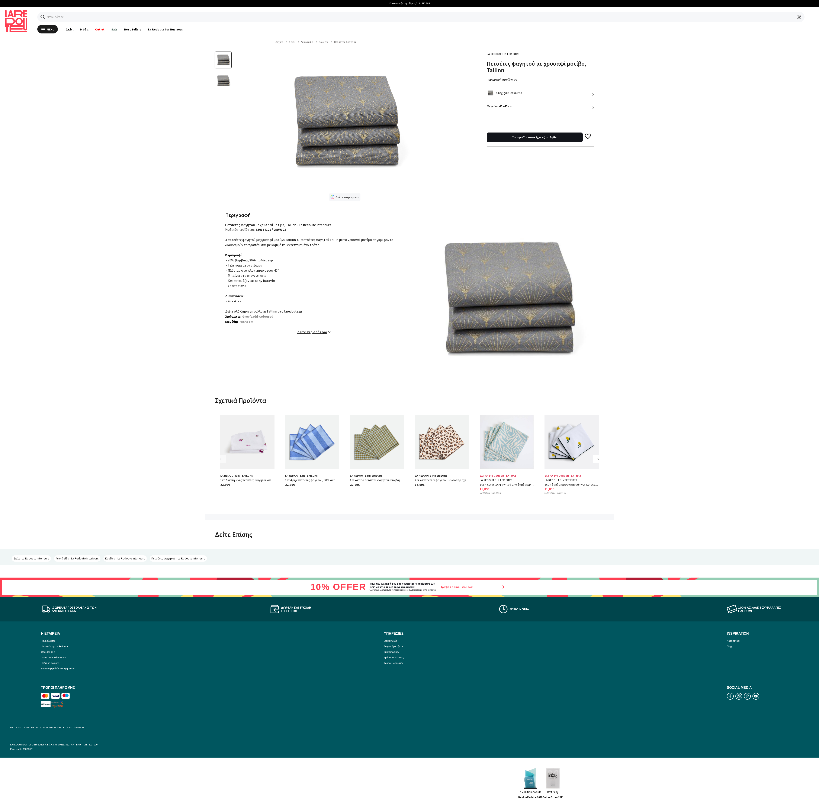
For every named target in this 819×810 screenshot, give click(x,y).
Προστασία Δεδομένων (53, 657)
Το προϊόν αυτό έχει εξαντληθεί (534, 137)
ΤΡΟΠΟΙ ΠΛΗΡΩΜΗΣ (75, 727)
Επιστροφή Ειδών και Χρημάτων (58, 668)
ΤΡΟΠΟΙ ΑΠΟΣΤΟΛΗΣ (52, 727)
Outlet (100, 29)
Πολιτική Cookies (50, 662)
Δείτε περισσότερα (312, 332)
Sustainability (391, 651)
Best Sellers (132, 29)
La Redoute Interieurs (503, 54)
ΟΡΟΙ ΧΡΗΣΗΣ (32, 727)
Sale (114, 29)
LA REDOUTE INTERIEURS (236, 475)
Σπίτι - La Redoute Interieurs (31, 558)
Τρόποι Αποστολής (394, 657)
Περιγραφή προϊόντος (502, 79)
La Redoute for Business (165, 29)
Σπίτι (69, 29)
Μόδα (84, 29)
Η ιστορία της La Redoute (54, 646)
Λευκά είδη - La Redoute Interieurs (77, 558)
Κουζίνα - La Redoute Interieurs (125, 558)
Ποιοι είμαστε (48, 640)
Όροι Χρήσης (48, 651)
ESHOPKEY (27, 749)
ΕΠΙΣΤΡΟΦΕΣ (16, 727)
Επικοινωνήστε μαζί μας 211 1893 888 (409, 3)
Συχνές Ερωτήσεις (394, 646)
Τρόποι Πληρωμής (394, 662)
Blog (729, 646)
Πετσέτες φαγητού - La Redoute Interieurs (178, 558)
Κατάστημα (733, 640)
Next (600, 462)
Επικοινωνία (390, 640)
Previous (223, 462)
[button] (43, 17)
